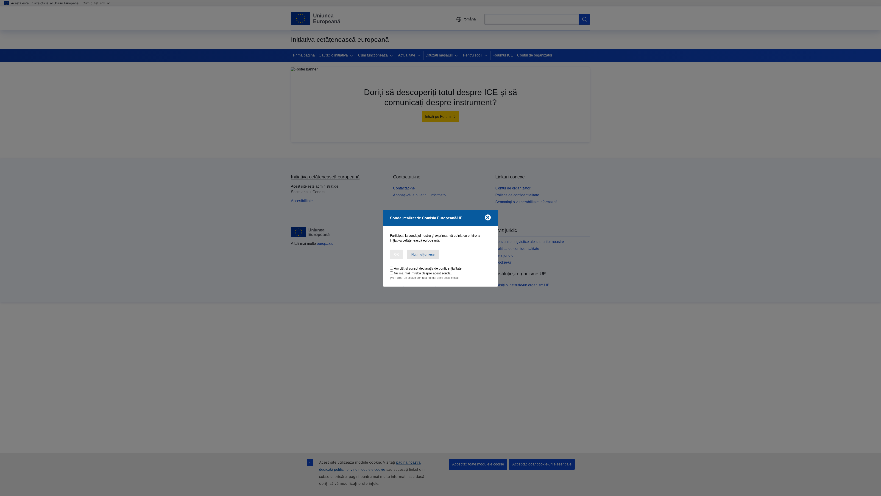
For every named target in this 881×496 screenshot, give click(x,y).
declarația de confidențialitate (440, 268)
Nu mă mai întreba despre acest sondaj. (423, 273)
